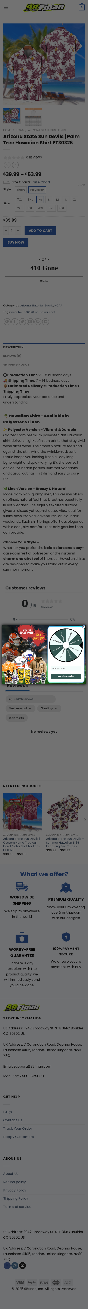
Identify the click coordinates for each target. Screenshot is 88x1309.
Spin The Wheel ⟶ (66, 676)
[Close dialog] (83, 626)
